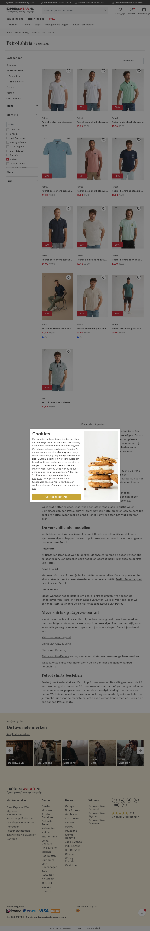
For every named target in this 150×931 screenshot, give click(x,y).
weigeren (37, 478)
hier (64, 468)
